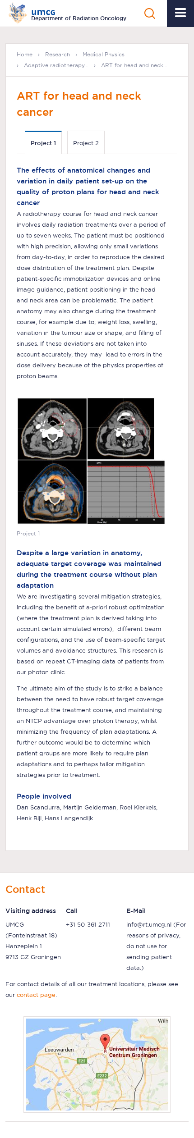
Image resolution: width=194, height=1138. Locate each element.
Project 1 (43, 143)
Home (24, 54)
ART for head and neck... (134, 65)
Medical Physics (104, 54)
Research (57, 54)
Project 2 (86, 143)
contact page (36, 995)
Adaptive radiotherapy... (56, 65)
